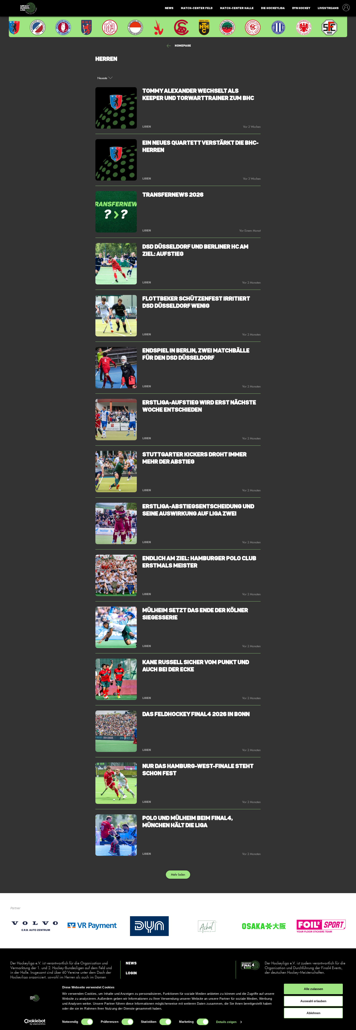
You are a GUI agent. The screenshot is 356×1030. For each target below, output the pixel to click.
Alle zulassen (313, 989)
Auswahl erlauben (313, 1001)
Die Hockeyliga (273, 8)
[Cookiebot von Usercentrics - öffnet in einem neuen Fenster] (35, 1022)
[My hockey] (346, 8)
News (169, 8)
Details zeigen (226, 1022)
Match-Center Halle (237, 8)
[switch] (127, 1021)
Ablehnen (313, 1013)
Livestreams (328, 8)
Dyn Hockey (301, 8)
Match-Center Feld (197, 8)
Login (131, 973)
